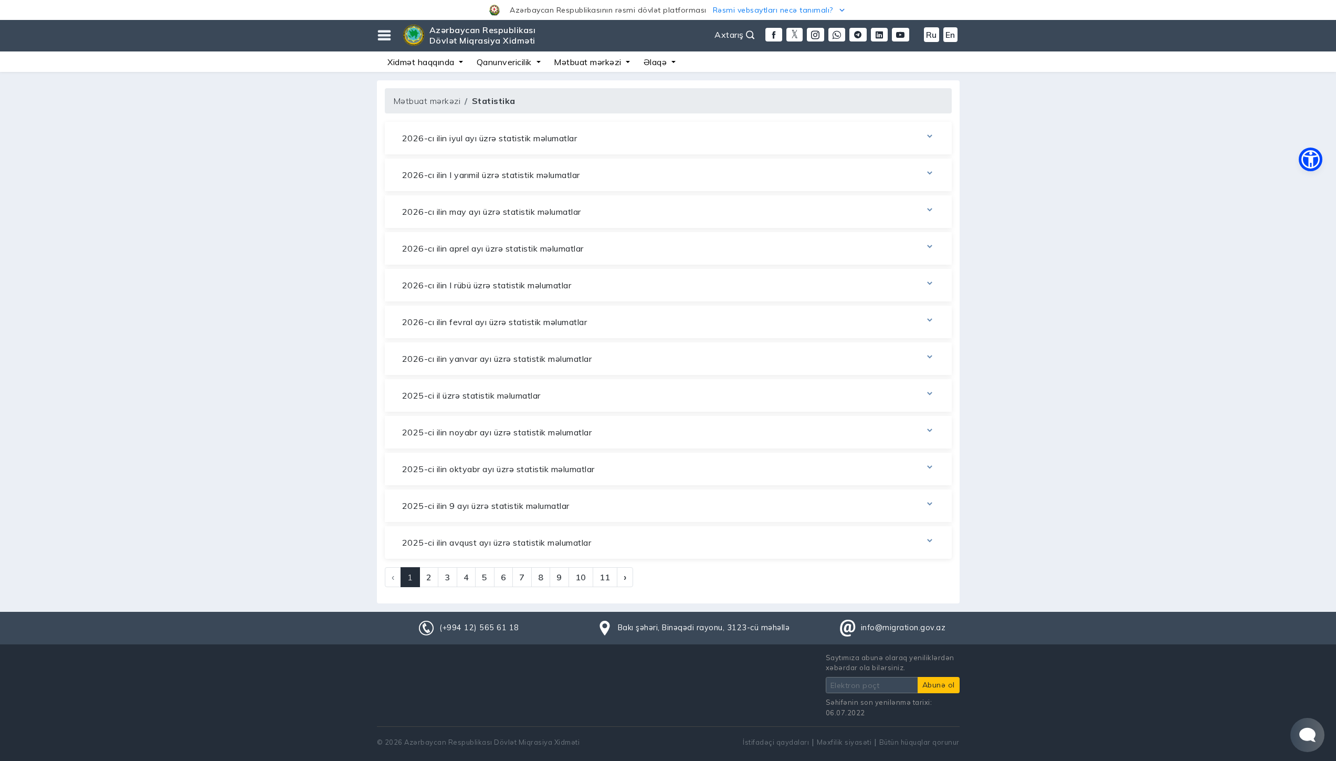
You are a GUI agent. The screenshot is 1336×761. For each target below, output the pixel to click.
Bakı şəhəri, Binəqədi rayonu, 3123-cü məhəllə (704, 627)
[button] (668, 10)
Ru (931, 34)
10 (580, 577)
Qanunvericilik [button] (505, 62)
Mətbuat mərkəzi (427, 101)
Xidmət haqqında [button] (422, 62)
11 (605, 577)
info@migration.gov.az (903, 627)
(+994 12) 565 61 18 (479, 627)
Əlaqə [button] (656, 62)
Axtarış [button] (730, 34)
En (950, 34)
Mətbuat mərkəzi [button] (589, 62)
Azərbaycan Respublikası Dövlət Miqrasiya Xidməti (482, 35)
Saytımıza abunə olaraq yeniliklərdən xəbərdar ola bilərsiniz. (890, 662)
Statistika (494, 101)
